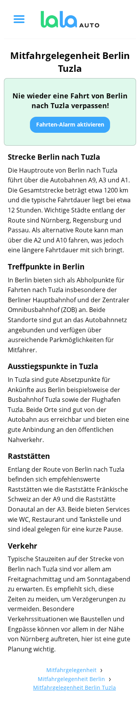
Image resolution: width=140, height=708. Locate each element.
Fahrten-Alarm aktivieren (70, 124)
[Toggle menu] (19, 19)
